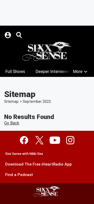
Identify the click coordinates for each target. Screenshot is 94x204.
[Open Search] (19, 35)
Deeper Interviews (52, 71)
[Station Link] (47, 51)
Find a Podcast (19, 175)
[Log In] (8, 35)
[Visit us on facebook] (24, 140)
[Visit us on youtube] (54, 140)
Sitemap (11, 101)
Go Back (11, 123)
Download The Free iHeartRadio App (38, 164)
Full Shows (15, 71)
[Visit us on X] (39, 140)
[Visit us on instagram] (70, 140)
